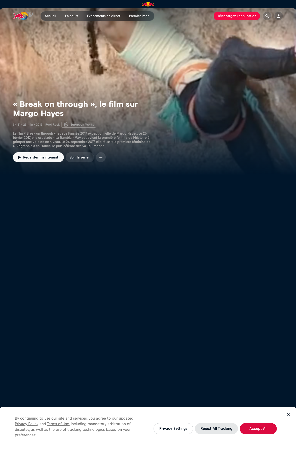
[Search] (267, 16)
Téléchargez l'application (236, 16)
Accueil (50, 16)
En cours (71, 16)
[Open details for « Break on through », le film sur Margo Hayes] (148, 91)
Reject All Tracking (216, 428)
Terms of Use (58, 424)
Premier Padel (139, 16)
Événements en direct (103, 16)
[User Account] (278, 16)
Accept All (258, 428)
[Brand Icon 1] (148, 4)
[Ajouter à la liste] (101, 157)
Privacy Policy (26, 424)
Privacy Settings (173, 428)
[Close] (288, 414)
